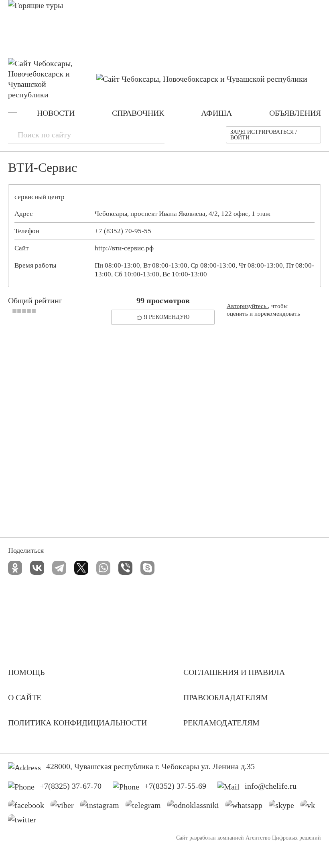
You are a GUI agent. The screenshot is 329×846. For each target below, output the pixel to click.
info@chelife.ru (271, 786)
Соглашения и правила (234, 672)
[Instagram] (102, 807)
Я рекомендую (166, 317)
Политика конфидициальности (77, 722)
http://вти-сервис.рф (124, 248)
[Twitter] (25, 821)
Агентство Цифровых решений (283, 838)
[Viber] (125, 568)
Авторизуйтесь (247, 306)
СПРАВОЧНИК (138, 113)
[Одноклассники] (15, 568)
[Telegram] (59, 568)
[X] (81, 568)
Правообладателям (225, 697)
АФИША (216, 113)
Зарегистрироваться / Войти (263, 135)
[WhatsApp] (103, 568)
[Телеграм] (146, 807)
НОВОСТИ (56, 113)
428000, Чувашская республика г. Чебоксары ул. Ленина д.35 (150, 766)
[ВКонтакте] (37, 568)
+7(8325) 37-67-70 (71, 786)
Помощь (26, 672)
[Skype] (147, 568)
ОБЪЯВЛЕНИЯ (295, 113)
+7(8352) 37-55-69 (175, 786)
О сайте (24, 697)
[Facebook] (29, 807)
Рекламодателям (221, 722)
